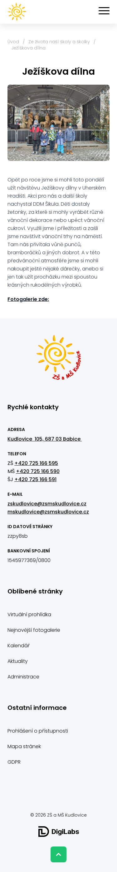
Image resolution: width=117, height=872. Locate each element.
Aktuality (17, 661)
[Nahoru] (58, 854)
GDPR (14, 762)
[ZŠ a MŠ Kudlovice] (58, 360)
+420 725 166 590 (38, 471)
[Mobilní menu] (104, 11)
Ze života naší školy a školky (59, 42)
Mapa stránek (24, 746)
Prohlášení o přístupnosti (37, 730)
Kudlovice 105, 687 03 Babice (44, 439)
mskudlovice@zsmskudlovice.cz (48, 511)
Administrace (23, 676)
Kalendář (18, 645)
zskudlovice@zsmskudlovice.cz (46, 503)
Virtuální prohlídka (29, 614)
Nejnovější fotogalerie (33, 630)
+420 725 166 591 (35, 479)
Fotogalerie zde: (28, 299)
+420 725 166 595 (36, 463)
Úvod (13, 42)
